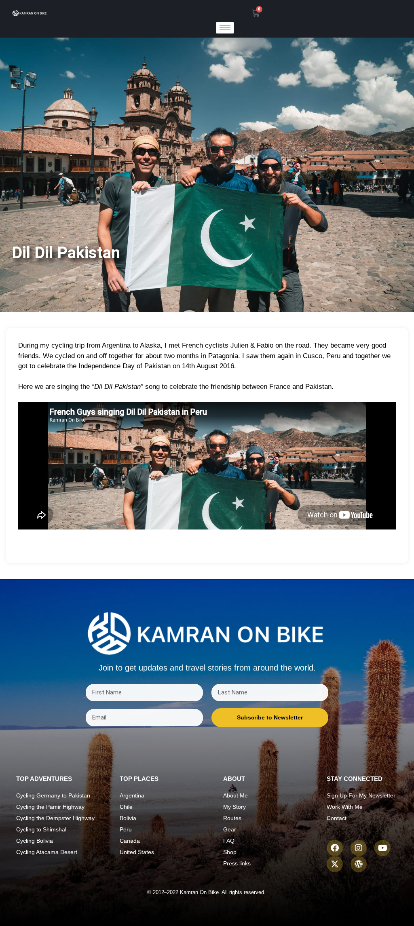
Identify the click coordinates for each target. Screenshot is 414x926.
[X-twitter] (335, 864)
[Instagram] (359, 848)
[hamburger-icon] (225, 28)
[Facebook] (335, 848)
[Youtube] (382, 848)
